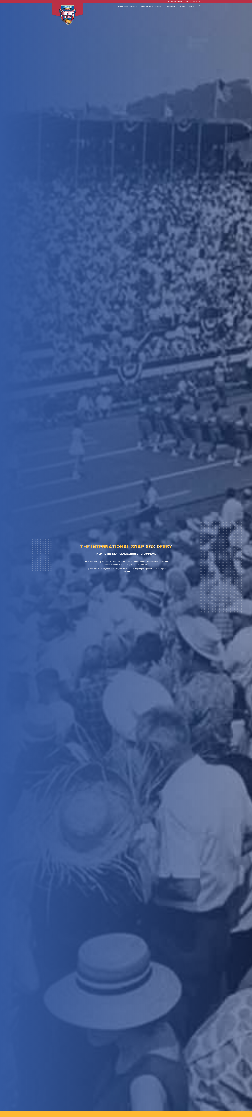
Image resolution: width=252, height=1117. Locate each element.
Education (170, 6)
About (192, 6)
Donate (186, 1)
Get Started (146, 6)
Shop (179, 1)
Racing (158, 6)
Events (182, 6)
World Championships (127, 6)
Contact (195, 1)
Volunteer (172, 1)
